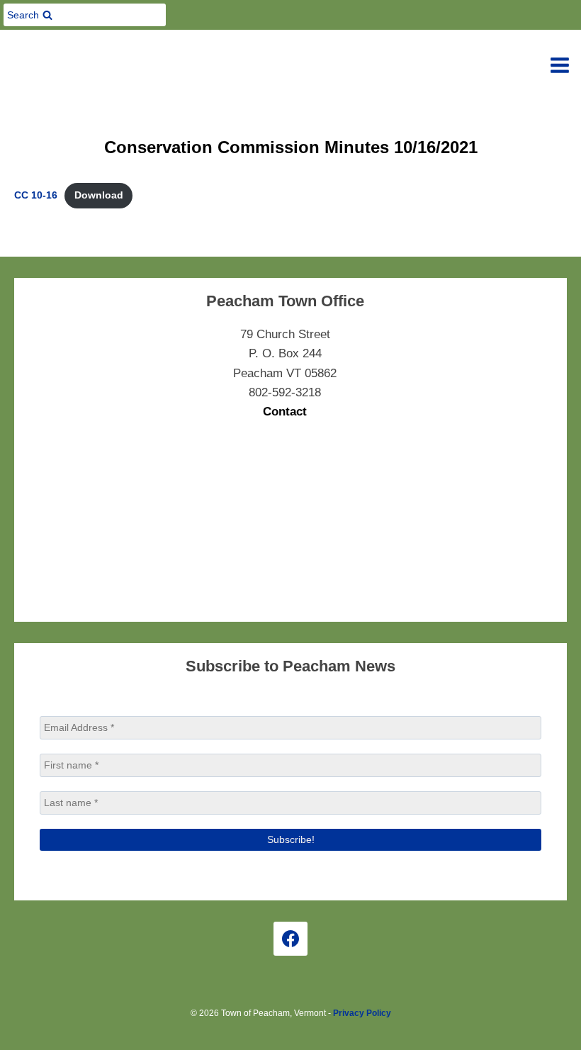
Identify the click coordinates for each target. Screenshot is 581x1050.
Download (98, 195)
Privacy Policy (362, 1013)
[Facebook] (290, 939)
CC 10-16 (35, 195)
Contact (285, 411)
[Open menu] (560, 65)
